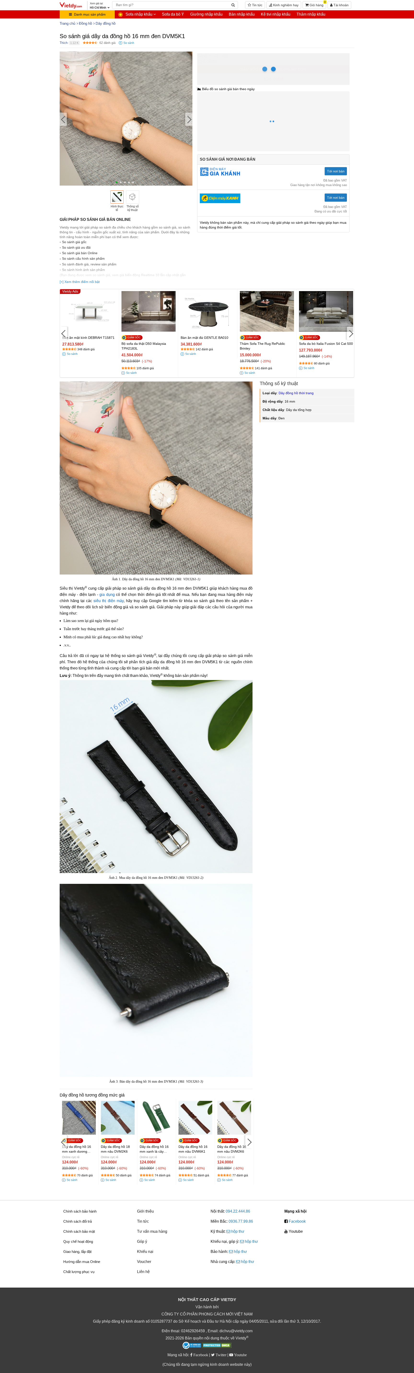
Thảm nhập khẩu (311, 14)
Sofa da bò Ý (173, 14)
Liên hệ (143, 1272)
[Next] (188, 119)
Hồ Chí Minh (218, 56)
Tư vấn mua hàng (152, 1231)
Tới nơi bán (336, 171)
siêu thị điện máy (108, 601)
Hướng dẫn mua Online (81, 1262)
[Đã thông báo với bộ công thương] (192, 1345)
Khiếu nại (145, 1252)
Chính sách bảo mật (79, 1231)
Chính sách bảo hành (80, 1211)
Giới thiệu (145, 1211)
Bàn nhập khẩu (242, 14)
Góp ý (142, 1241)
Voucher (144, 1262)
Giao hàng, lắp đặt (77, 1252)
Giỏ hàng (317, 4)
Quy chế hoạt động (78, 1241)
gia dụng (107, 595)
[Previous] (63, 119)
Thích (64, 43)
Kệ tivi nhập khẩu (275, 14)
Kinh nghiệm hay (285, 5)
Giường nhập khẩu (206, 14)
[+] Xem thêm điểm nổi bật (80, 282)
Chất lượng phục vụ (78, 1272)
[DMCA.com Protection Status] (217, 1346)
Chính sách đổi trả (77, 1221)
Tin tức (256, 5)
